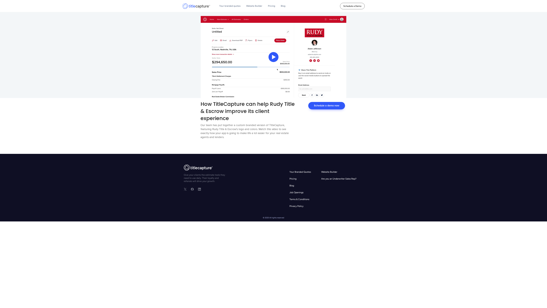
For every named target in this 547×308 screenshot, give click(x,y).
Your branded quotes (229, 6)
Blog (283, 6)
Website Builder (254, 6)
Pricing (271, 6)
